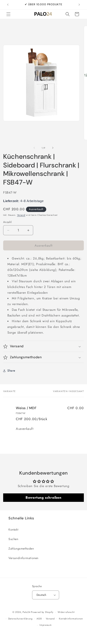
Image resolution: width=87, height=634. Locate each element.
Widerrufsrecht (66, 612)
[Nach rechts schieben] (52, 147)
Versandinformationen (23, 558)
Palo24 (26, 612)
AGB (39, 618)
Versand (21, 215)
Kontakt (13, 529)
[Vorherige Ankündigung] (7, 4)
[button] (8, 14)
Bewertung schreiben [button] (43, 497)
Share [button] (11, 370)
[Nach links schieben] (34, 147)
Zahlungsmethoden (21, 548)
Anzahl (7, 222)
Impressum (45, 625)
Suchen (13, 539)
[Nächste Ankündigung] (79, 4)
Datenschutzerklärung (20, 618)
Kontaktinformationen (71, 618)
